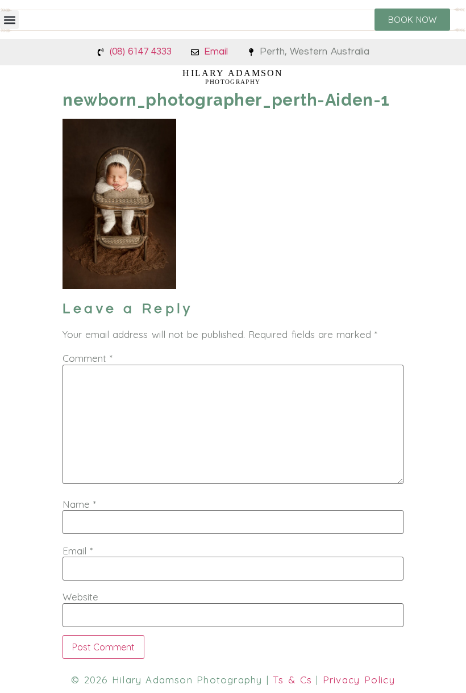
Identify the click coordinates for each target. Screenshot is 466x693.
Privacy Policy (359, 680)
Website (80, 597)
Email (78, 551)
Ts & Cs (292, 680)
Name (79, 504)
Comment (88, 358)
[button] (9, 19)
